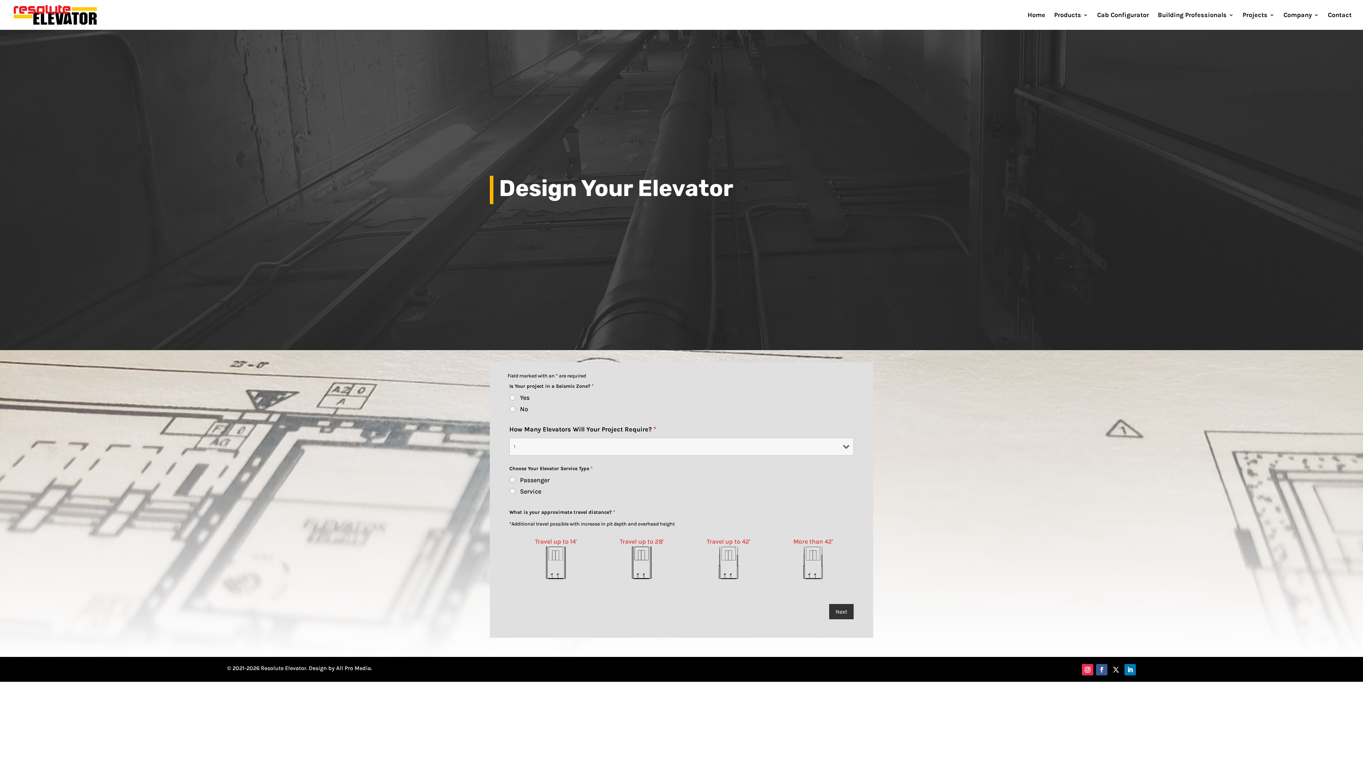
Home (1036, 15)
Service (530, 491)
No (524, 409)
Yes (525, 397)
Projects (1255, 15)
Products (1067, 15)
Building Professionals (1192, 15)
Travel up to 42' (728, 541)
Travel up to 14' (556, 541)
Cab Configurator (1123, 15)
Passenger (535, 480)
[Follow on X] (1116, 669)
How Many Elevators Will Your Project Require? (582, 429)
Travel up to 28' (642, 541)
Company (1297, 15)
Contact (1340, 15)
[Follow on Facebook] (1101, 669)
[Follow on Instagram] (1087, 669)
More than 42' (813, 541)
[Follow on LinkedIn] (1130, 669)
